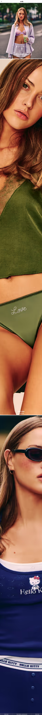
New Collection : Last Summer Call (29, 714)
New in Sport (14, 714)
